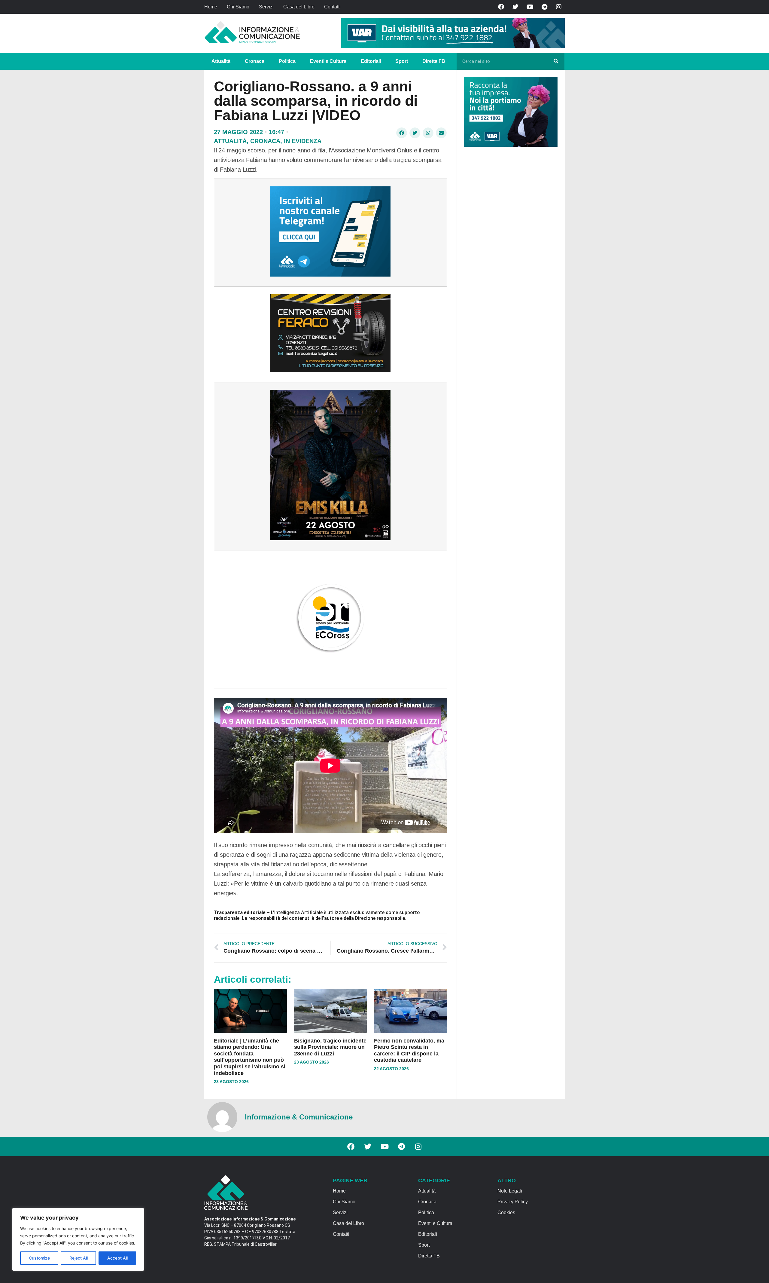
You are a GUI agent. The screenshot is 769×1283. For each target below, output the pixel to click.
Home (210, 6)
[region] (78, 1239)
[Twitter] (515, 7)
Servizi (266, 6)
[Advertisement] (509, 244)
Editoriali (371, 61)
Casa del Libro (299, 6)
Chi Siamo (238, 6)
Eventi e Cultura (328, 61)
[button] (401, 132)
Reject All (78, 1257)
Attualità (220, 61)
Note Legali (509, 1190)
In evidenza (302, 141)
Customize (39, 1257)
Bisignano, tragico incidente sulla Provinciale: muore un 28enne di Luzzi (330, 1047)
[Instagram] (559, 7)
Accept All (117, 1257)
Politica (287, 61)
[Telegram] (544, 7)
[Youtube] (530, 7)
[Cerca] (556, 61)
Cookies (506, 1212)
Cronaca (254, 61)
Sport (401, 61)
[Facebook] (501, 7)
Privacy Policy (512, 1201)
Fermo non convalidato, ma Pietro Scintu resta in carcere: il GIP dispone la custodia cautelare (409, 1050)
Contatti (332, 6)
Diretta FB (433, 61)
